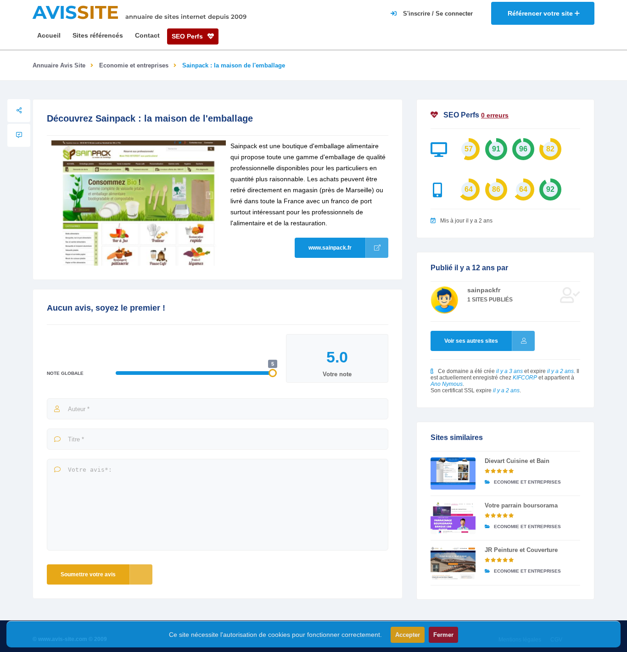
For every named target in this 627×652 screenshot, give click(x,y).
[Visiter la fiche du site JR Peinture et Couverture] (453, 562)
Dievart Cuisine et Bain (517, 460)
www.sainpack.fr (330, 248)
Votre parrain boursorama (521, 505)
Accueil (49, 35)
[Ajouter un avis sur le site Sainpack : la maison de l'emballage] (18, 135)
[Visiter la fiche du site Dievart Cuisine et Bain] (453, 473)
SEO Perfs (188, 36)
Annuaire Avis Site (59, 65)
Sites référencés (98, 35)
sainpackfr (483, 290)
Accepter (407, 634)
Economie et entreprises (133, 65)
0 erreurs (495, 115)
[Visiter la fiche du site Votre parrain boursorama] (453, 518)
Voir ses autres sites (471, 341)
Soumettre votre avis (88, 574)
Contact (147, 35)
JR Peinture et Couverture (521, 549)
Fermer (443, 634)
